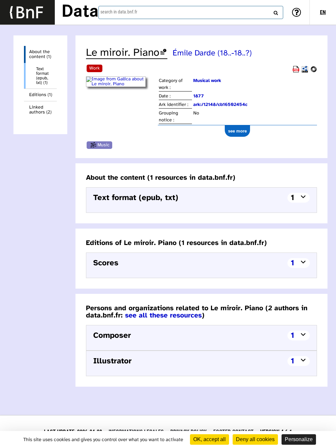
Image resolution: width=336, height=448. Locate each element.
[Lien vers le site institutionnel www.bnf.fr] (27, 12)
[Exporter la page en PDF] (296, 71)
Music (103, 145)
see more (237, 131)
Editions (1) (40, 94)
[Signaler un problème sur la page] (163, 53)
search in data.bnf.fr (118, 11)
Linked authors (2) (40, 110)
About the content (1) (40, 54)
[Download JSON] (313, 71)
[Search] (275, 11)
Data (80, 12)
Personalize (299, 439)
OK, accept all (209, 439)
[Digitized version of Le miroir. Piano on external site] (122, 84)
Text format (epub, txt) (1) (42, 76)
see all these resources (163, 315)
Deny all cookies (255, 439)
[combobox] (190, 12)
